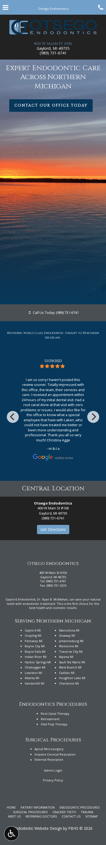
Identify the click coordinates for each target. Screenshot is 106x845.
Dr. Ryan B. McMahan (52, 599)
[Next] (93, 417)
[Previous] (13, 417)
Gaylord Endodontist (20, 599)
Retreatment (50, 719)
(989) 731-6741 (53, 52)
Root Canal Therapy (55, 713)
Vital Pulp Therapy (54, 724)
